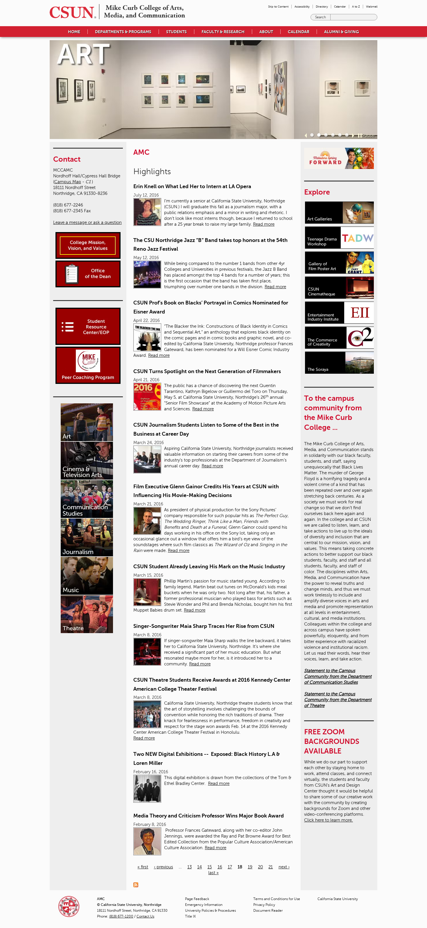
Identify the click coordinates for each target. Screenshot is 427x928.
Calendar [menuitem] (340, 6)
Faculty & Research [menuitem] (223, 31)
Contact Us (145, 916)
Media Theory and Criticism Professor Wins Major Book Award (208, 816)
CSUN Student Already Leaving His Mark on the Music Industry (209, 566)
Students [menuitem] (176, 31)
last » (213, 872)
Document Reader (268, 911)
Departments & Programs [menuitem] (123, 31)
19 (250, 867)
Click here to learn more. (328, 820)
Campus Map (67, 181)
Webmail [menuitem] (371, 6)
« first (142, 867)
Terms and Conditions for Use (276, 899)
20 (260, 867)
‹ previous (163, 867)
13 (189, 867)
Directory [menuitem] (322, 6)
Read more (263, 224)
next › (284, 867)
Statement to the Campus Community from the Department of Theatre (338, 700)
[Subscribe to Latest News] (137, 884)
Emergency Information (204, 905)
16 (220, 867)
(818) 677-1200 (121, 916)
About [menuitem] (266, 31)
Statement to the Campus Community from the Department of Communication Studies (338, 676)
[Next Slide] (353, 135)
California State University (337, 899)
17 (230, 867)
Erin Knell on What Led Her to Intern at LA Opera (192, 186)
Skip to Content (278, 6)
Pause (368, 135)
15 (209, 867)
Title (190, 916)
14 (199, 867)
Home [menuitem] (74, 31)
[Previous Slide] (306, 135)
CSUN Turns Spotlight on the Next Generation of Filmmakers (207, 371)
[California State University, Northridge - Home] (71, 12)
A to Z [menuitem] (356, 6)
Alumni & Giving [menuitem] (341, 31)
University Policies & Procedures (210, 911)
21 (270, 867)
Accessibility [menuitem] (302, 6)
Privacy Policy (264, 905)
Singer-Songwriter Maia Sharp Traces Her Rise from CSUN (203, 626)
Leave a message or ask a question (87, 222)
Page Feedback (197, 899)
